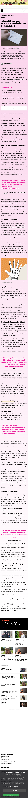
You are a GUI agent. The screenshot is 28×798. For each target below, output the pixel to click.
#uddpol (4, 186)
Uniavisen (3, 7)
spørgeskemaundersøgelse (17, 79)
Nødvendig (6, 786)
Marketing (13, 787)
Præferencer (15, 786)
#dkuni (9, 186)
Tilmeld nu (4, 627)
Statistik (6, 787)
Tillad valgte (14, 790)
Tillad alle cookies (11, 795)
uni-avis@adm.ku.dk (8, 763)
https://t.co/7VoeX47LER (10, 189)
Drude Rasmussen (8, 63)
